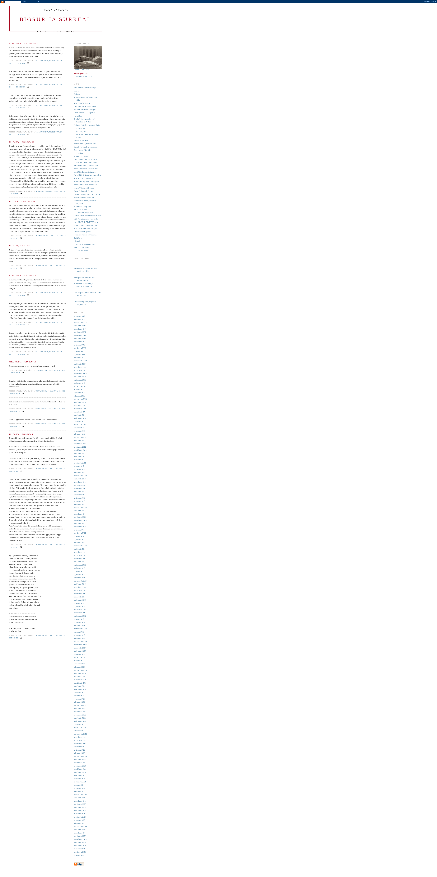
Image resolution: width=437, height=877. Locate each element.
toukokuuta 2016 (80, 600)
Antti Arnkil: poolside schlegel (85, 87)
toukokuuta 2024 (80, 775)
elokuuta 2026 (79, 855)
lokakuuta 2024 (79, 791)
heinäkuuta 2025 (80, 817)
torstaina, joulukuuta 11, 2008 (49, 235)
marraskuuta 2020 (80, 670)
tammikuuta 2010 (80, 367)
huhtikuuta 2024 (80, 772)
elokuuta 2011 (79, 427)
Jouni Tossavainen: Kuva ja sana (85, 235)
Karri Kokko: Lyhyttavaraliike (85, 143)
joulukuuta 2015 (80, 584)
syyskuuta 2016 (79, 606)
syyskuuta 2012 (79, 469)
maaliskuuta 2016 (80, 593)
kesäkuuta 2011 (79, 421)
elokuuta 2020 (79, 660)
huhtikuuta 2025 (80, 807)
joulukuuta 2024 (80, 797)
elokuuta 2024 (79, 785)
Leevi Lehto (78, 153)
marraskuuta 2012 (80, 475)
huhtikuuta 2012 (80, 453)
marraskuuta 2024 (80, 794)
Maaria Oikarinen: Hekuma (84, 188)
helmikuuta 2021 (80, 679)
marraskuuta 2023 (80, 756)
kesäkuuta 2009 (79, 345)
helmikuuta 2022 (80, 715)
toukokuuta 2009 (80, 341)
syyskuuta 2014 (79, 539)
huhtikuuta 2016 (80, 597)
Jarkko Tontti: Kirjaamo (82, 231)
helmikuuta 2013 (80, 485)
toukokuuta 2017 (80, 616)
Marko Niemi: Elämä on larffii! (85, 178)
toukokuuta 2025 (80, 810)
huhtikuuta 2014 (80, 523)
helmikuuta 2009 (80, 332)
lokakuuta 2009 (79, 357)
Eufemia (77, 94)
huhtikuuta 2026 (80, 842)
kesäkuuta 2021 (79, 692)
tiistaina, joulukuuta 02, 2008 (49, 468)
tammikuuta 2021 (80, 676)
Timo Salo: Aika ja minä (82, 206)
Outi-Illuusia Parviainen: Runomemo (87, 194)
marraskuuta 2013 (80, 507)
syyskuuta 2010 (79, 392)
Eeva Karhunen (79, 128)
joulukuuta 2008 (80, 325)
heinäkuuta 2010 (80, 386)
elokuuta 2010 (79, 389)
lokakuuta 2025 (79, 823)
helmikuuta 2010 (80, 370)
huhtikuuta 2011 (80, 415)
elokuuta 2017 (79, 619)
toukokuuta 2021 (80, 689)
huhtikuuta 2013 (80, 491)
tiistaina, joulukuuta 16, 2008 (49, 191)
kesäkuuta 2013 (79, 498)
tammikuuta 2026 (80, 833)
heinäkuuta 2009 (80, 348)
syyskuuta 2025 (79, 820)
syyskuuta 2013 (79, 501)
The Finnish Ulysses (81, 156)
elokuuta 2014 (79, 536)
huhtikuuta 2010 (80, 376)
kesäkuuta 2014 (79, 530)
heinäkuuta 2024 (80, 782)
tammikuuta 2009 (80, 329)
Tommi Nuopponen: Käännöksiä (85, 184)
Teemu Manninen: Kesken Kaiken (86, 165)
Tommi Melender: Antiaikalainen (86, 168)
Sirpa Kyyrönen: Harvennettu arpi (86, 147)
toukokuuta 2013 (80, 494)
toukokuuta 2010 (80, 380)
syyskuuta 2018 (79, 622)
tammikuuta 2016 (80, 587)
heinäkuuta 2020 (80, 657)
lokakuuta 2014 (79, 542)
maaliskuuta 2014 (80, 520)
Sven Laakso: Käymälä (82, 150)
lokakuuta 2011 (79, 434)
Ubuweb (77, 241)
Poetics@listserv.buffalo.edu (84, 197)
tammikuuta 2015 (80, 552)
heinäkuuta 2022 (80, 727)
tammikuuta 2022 (80, 711)
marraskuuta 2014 (80, 545)
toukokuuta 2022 (80, 721)
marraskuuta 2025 (80, 826)
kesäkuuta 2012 (79, 459)
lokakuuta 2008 (79, 319)
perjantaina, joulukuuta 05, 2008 (50, 370)
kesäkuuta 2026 (79, 848)
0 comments (20, 63)
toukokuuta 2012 (80, 456)
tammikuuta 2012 (80, 443)
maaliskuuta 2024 (80, 769)
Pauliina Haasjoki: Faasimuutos (85, 106)
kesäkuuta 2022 (79, 724)
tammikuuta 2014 (80, 514)
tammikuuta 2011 (80, 405)
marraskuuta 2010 (80, 399)
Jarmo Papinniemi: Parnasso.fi (84, 191)
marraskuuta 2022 (80, 734)
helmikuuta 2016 (80, 590)
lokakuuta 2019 (79, 638)
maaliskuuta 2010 (80, 373)
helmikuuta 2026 (80, 836)
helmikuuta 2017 (80, 609)
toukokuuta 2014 (80, 526)
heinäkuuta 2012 (80, 463)
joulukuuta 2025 (80, 829)
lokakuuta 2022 (79, 730)
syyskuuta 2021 (79, 699)
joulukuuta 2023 (80, 759)
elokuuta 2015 (79, 571)
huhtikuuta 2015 (80, 561)
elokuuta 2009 (79, 351)
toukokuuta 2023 (80, 746)
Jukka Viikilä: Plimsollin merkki (85, 244)
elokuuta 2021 (79, 695)
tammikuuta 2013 (80, 482)
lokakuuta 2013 (79, 504)
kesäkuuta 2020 (79, 654)
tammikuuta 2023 (80, 737)
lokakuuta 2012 (79, 472)
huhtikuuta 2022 (80, 718)
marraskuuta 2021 (80, 705)
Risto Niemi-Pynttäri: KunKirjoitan (86, 181)
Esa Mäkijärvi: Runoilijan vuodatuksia (87, 175)
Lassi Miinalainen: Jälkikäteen (84, 172)
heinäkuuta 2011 (80, 424)
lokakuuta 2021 (79, 702)
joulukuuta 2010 (80, 402)
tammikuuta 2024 (80, 762)
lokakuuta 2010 (79, 396)
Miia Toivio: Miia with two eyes (85, 228)
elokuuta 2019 (79, 632)
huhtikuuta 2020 (80, 648)
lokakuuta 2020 (79, 667)
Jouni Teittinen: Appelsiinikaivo (85, 225)
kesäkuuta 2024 (79, 778)
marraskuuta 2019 (80, 641)
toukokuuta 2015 (80, 565)
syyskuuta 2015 (79, 574)
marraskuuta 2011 (80, 437)
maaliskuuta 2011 (80, 412)
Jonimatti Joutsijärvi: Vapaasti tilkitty (87, 125)
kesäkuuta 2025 (79, 813)
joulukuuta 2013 (80, 510)
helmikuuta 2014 (80, 517)
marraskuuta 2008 (80, 322)
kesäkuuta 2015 (79, 568)
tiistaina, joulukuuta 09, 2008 (49, 266)
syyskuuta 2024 (79, 788)
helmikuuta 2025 (80, 804)
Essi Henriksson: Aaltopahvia (84, 112)
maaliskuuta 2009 (80, 335)
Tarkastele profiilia (83, 76)
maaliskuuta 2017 (80, 612)
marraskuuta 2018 (80, 628)
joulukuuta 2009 (80, 364)
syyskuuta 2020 (79, 664)
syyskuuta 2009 (79, 354)
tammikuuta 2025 (80, 801)
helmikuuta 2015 (80, 555)
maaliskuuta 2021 (80, 683)
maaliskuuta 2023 (80, 743)
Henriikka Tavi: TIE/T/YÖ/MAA (86, 222)
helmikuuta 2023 (80, 740)
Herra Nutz (78, 116)
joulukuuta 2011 (80, 440)
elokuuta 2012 (79, 466)
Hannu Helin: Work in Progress (85, 109)
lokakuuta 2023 (79, 753)
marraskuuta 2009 (80, 361)
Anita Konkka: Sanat (81, 140)
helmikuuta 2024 (80, 766)
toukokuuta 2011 (80, 418)
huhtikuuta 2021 (80, 686)
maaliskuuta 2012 (80, 450)
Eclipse (76, 91)
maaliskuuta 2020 (80, 644)
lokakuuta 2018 (79, 625)
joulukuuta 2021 (80, 708)
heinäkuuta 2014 (80, 533)
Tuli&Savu (78, 238)
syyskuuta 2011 (79, 431)
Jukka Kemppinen (80, 131)
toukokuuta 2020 (80, 651)
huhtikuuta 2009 (80, 338)
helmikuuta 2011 (80, 408)
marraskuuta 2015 (80, 581)
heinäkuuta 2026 (80, 852)
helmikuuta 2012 (80, 447)
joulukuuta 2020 (80, 673)
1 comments (15, 373)
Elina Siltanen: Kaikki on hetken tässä (87, 215)
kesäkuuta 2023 (79, 750)
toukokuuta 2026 (80, 845)
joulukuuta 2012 (80, 479)
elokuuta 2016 (79, 603)
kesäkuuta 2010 (79, 383)
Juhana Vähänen (81, 70)
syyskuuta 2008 (79, 316)
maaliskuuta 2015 (80, 558)
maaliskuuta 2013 (80, 488)
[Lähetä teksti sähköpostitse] (27, 63)
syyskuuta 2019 (79, 635)
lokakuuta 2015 (79, 577)
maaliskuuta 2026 (80, 839)
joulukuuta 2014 (80, 549)
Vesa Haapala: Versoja (82, 103)
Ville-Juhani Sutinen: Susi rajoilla (86, 219)
